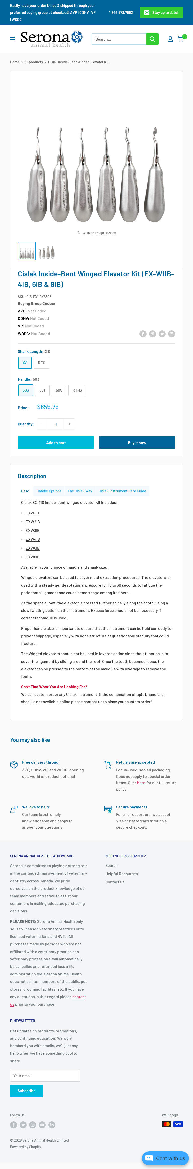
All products (33, 62)
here (141, 782)
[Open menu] (12, 39)
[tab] (25, 491)
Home (14, 62)
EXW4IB (33, 539)
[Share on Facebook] (143, 333)
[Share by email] (171, 333)
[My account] (170, 39)
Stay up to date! (165, 12)
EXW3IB (33, 530)
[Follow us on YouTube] (42, 1124)
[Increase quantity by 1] (69, 424)
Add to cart (56, 442)
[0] (180, 39)
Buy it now (137, 442)
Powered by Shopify (25, 1147)
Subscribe (27, 1090)
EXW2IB (33, 521)
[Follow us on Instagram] (32, 1124)
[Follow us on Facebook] (13, 1124)
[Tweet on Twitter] (162, 333)
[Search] (152, 39)
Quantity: (26, 423)
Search (111, 865)
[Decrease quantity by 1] (42, 424)
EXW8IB (33, 556)
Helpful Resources (121, 873)
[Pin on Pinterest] (152, 333)
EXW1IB (32, 512)
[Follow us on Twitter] (23, 1124)
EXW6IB (33, 547)
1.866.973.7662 (121, 12)
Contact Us (115, 881)
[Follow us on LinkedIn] (51, 1124)
